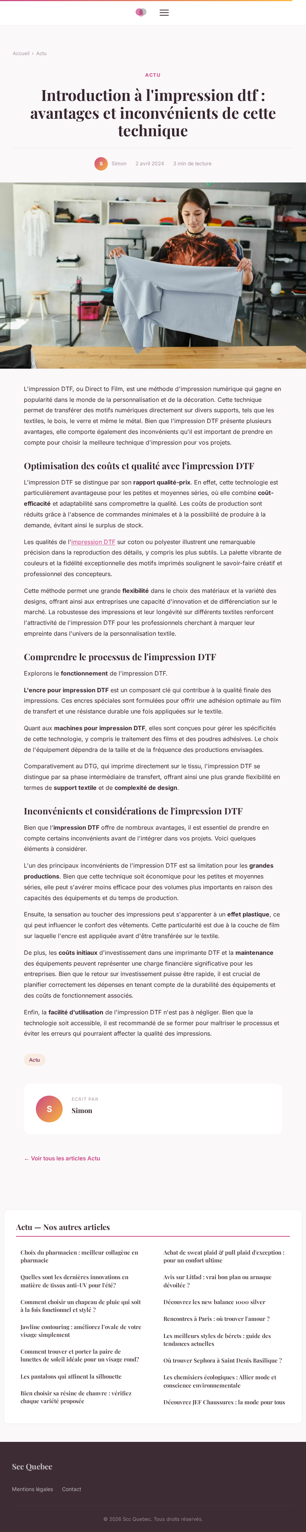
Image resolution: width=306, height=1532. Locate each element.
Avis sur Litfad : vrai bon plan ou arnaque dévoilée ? (217, 1280)
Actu (41, 53)
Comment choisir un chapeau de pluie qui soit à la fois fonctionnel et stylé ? (81, 1305)
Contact (71, 1489)
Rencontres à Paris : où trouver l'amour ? (216, 1318)
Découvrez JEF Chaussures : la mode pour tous (224, 1402)
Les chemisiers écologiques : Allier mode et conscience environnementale (219, 1381)
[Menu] (164, 13)
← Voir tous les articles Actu (62, 1158)
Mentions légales (32, 1489)
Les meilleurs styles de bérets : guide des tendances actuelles (217, 1339)
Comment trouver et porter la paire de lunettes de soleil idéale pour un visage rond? (80, 1355)
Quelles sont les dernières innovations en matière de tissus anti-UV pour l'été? (74, 1280)
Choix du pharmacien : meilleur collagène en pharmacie (79, 1256)
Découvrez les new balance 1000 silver (214, 1302)
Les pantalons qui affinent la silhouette (71, 1376)
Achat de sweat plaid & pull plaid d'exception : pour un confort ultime (223, 1256)
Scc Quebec (32, 1466)
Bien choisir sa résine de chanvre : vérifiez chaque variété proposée (76, 1397)
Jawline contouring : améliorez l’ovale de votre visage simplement (81, 1330)
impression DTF (93, 542)
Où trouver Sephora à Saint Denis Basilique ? (222, 1360)
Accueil (21, 53)
